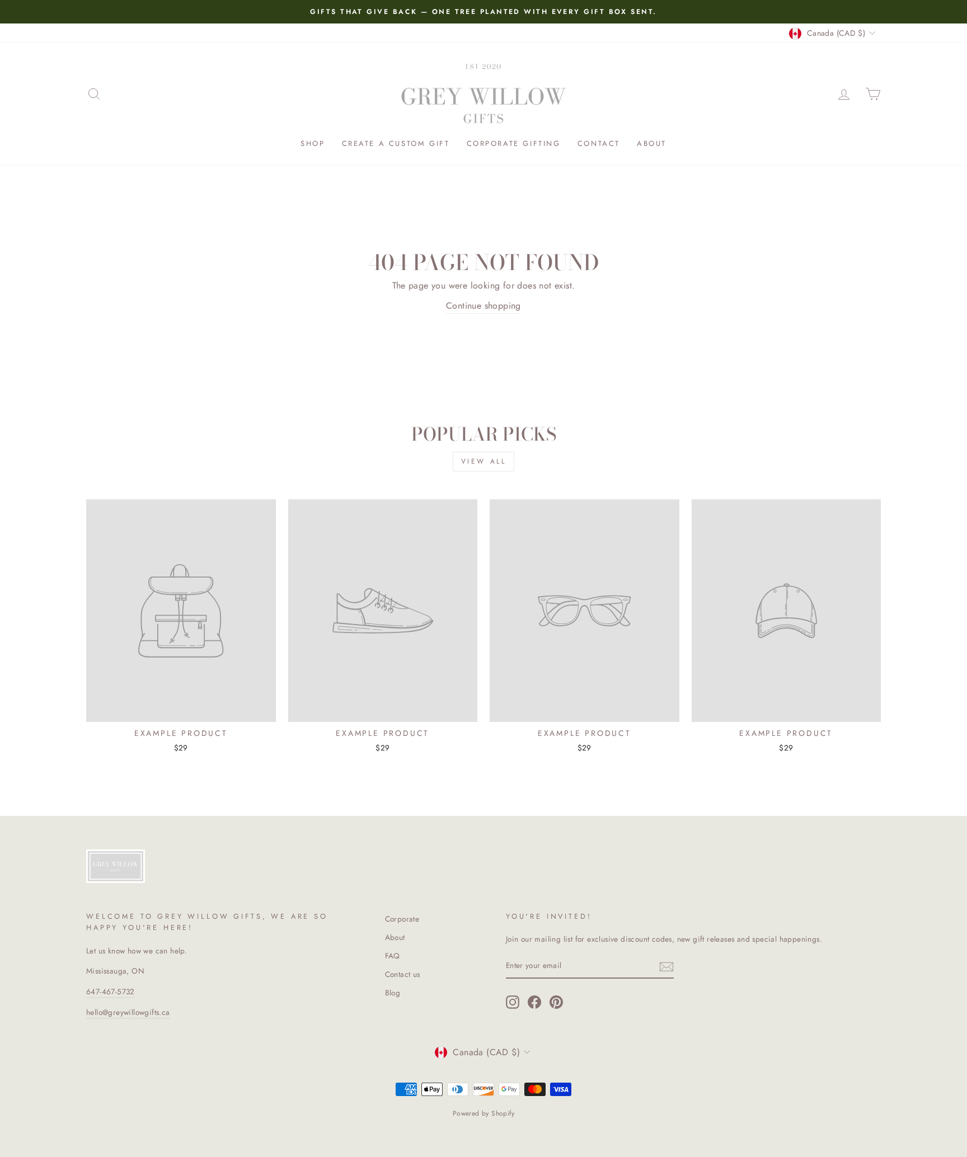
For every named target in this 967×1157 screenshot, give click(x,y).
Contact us (402, 974)
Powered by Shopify (483, 1113)
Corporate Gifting (514, 143)
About (651, 143)
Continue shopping (483, 305)
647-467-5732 (110, 991)
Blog (393, 992)
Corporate (402, 918)
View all (483, 461)
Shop (313, 143)
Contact (599, 143)
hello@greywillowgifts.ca (128, 1012)
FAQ (392, 955)
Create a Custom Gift (396, 143)
